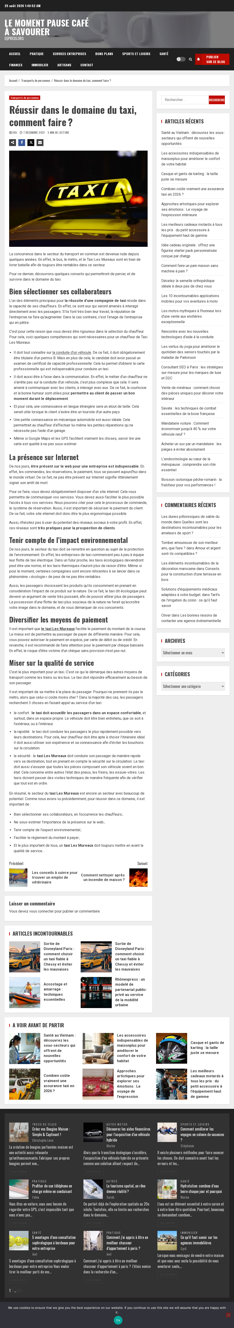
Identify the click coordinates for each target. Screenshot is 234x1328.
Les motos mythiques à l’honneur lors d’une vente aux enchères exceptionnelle (191, 316)
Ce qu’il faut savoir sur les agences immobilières (199, 1240)
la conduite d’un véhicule (71, 352)
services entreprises (69, 53)
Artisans (64, 64)
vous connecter (41, 911)
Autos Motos (117, 1124)
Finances (15, 64)
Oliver (166, 615)
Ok (118, 1320)
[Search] (190, 59)
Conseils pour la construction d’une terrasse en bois (191, 574)
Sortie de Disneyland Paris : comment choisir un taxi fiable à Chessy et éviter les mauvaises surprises (24, 956)
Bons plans (104, 53)
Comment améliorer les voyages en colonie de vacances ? (202, 1134)
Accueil (15, 53)
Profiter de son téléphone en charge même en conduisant (52, 1188)
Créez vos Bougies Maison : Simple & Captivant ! (51, 1131)
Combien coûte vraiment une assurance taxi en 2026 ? (24, 1084)
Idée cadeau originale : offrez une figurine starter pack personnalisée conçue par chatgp (189, 250)
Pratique (37, 53)
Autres (112, 1181)
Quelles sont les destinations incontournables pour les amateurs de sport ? (191, 527)
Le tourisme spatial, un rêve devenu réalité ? (125, 1188)
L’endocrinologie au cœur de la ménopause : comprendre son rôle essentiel (188, 464)
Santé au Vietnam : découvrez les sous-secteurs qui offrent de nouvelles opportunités (193, 138)
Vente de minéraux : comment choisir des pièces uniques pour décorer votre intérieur (192, 393)
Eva (15, 132)
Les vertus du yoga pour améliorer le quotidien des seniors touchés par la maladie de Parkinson (190, 352)
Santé (164, 53)
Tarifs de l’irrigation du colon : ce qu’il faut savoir (190, 600)
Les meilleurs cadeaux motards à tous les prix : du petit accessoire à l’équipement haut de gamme (191, 230)
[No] (228, 1315)
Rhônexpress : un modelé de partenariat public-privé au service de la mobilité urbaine (96, 992)
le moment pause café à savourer (47, 27)
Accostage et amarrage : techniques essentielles (24, 992)
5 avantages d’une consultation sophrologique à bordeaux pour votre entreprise (54, 1243)
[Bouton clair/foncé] (181, 59)
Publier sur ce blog (215, 59)
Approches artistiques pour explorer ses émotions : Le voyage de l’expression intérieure (190, 209)
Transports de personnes (25, 97)
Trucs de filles (44, 1124)
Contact (86, 64)
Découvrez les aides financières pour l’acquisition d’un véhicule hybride (128, 1134)
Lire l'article (19, 1171)
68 (19, 1290)
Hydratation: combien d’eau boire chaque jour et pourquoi (201, 1188)
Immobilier (40, 64)
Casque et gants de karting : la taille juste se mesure (171, 1048)
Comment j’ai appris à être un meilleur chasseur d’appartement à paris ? (127, 1243)
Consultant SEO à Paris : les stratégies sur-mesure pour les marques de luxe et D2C (192, 372)
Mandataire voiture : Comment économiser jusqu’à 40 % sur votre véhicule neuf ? (188, 428)
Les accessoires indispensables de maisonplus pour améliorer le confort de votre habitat (190, 158)
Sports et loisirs (136, 53)
